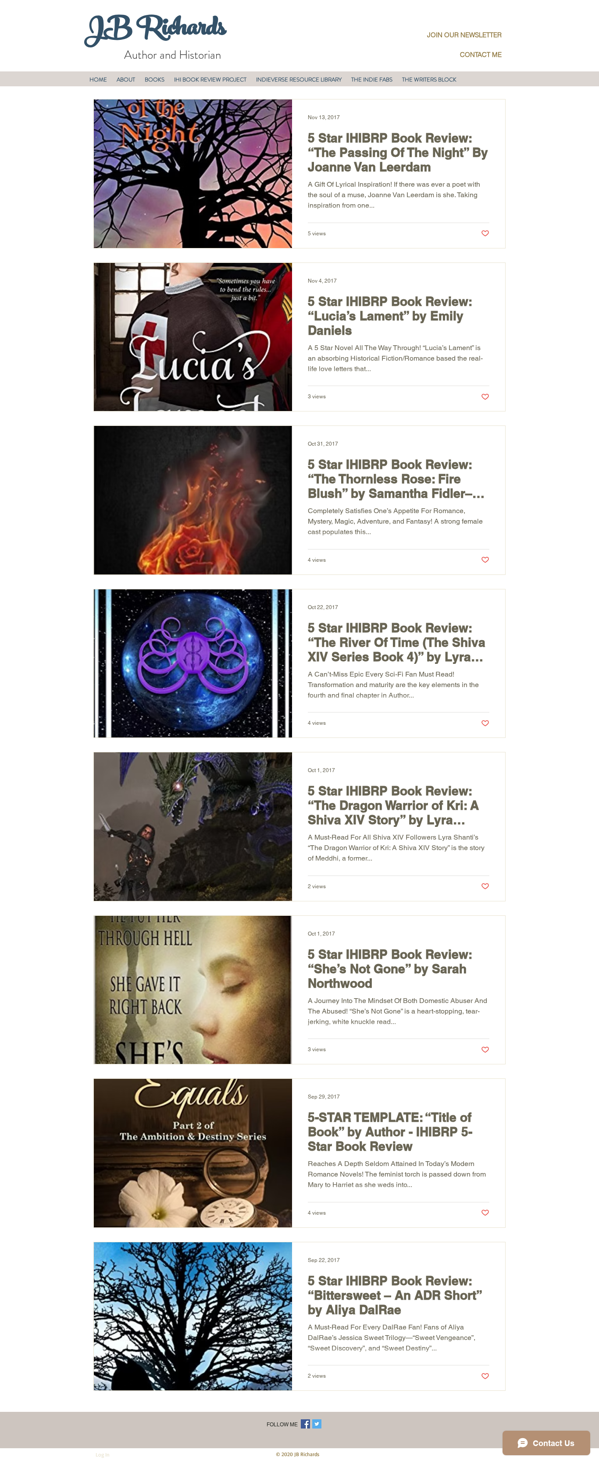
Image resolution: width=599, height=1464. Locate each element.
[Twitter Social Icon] (316, 1424)
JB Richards (155, 30)
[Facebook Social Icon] (305, 1424)
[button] (126, 79)
